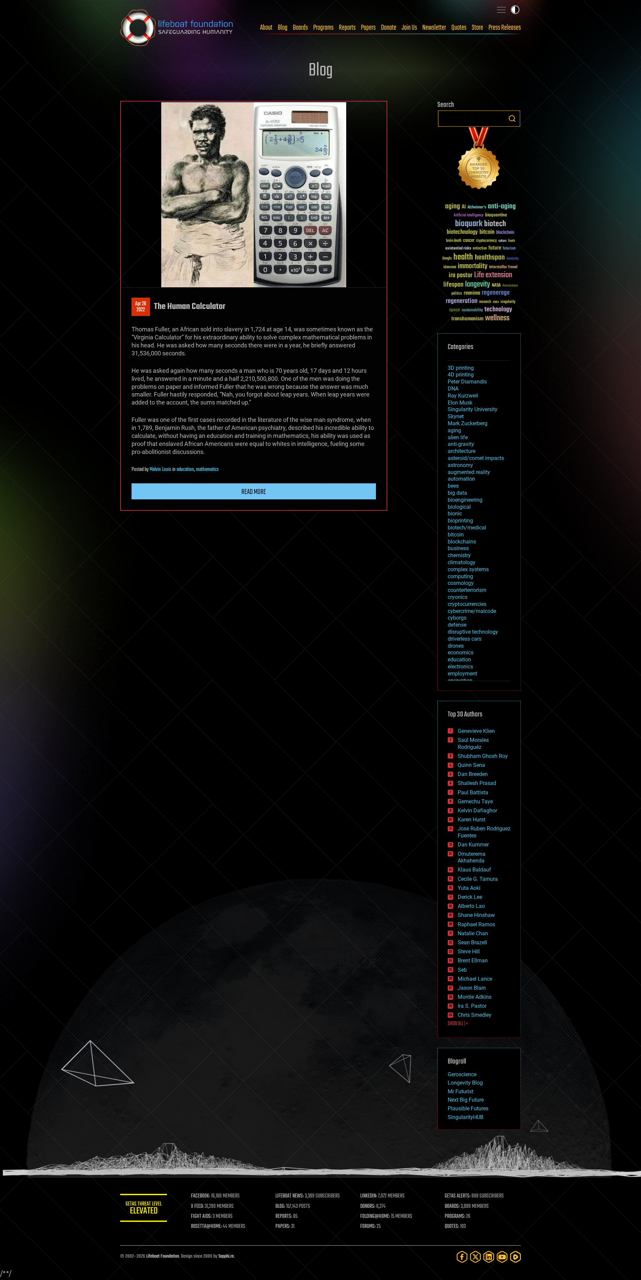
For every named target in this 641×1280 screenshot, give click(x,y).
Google (447, 259)
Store (477, 28)
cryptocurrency (486, 241)
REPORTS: (283, 1216)
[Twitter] (475, 1257)
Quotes (458, 28)
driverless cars (464, 639)
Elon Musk (460, 402)
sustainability (472, 310)
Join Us (409, 28)
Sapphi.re (226, 1256)
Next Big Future (466, 1100)
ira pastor (460, 275)
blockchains (462, 541)
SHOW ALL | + (458, 1023)
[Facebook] (462, 1257)
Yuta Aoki (469, 888)
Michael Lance (475, 979)
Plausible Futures (468, 1108)
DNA (453, 388)
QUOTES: (452, 1226)
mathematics (207, 469)
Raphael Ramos (476, 924)
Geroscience (462, 1074)
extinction (480, 249)
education (185, 469)
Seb (462, 970)
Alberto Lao (471, 906)
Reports (347, 28)
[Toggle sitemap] (501, 9)
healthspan (490, 258)
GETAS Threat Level (144, 1209)
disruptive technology (473, 632)
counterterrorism (467, 590)
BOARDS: (452, 1206)
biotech (495, 223)
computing (460, 576)
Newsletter (434, 28)
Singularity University (472, 409)
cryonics (457, 597)
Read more (253, 492)
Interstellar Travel (503, 267)
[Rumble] (515, 1257)
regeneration (461, 301)
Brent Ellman (473, 960)
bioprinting (460, 520)
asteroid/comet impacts (476, 458)
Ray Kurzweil (463, 395)
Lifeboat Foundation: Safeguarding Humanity (177, 27)
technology (498, 310)
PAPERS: (282, 1226)
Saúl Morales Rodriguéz (473, 743)
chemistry (459, 555)
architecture (461, 451)
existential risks (458, 248)
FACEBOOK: (200, 1196)
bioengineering (465, 500)
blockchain (505, 232)
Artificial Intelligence (468, 215)
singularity (507, 302)
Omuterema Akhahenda (471, 857)
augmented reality (469, 472)
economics (460, 652)
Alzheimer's (476, 207)
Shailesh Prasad (477, 783)
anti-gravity (461, 444)
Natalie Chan (473, 933)
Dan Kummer (473, 844)
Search (512, 119)
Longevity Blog (465, 1083)
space (454, 310)
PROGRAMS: (455, 1216)
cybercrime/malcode (472, 611)
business (458, 548)
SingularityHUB (465, 1117)
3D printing (461, 368)
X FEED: (197, 1206)
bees (453, 486)
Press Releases (504, 28)
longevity (477, 284)
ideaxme (449, 267)
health (463, 257)
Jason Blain (472, 988)
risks (496, 302)
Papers (368, 28)
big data (457, 493)
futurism (509, 249)
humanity (512, 259)
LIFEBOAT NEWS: (289, 1196)
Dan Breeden (473, 774)
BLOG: (280, 1206)
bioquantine (496, 215)
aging (452, 206)
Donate (388, 28)
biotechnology (462, 232)
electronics (460, 666)
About (266, 28)
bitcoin (486, 232)
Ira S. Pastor (472, 1006)
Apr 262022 (140, 307)
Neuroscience (510, 286)
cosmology (461, 583)
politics (456, 294)
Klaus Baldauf (474, 869)
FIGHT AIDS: (201, 1216)
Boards (300, 28)
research (485, 302)
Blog (282, 28)
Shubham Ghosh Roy (483, 756)
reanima (472, 293)
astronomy (460, 465)
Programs (323, 28)
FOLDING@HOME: (375, 1216)
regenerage (496, 293)
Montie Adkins (474, 997)
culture (502, 241)
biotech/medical (467, 527)
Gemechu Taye (475, 801)
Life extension (493, 275)
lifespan (453, 285)
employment (462, 673)
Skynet (456, 416)
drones (456, 646)
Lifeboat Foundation (162, 1256)
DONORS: (367, 1206)
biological (459, 507)
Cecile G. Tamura (478, 879)
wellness (497, 318)
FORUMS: (368, 1226)
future (494, 248)
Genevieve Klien (476, 731)
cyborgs (457, 618)
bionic (455, 513)
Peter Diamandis (467, 381)
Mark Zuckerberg (467, 423)
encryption (460, 680)
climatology (461, 562)
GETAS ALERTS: (457, 1196)
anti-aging (502, 206)
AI (464, 207)
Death (511, 241)
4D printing (461, 374)
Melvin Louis (160, 469)
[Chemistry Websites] (479, 159)
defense (457, 625)
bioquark (468, 224)
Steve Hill (469, 951)
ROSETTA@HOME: (206, 1226)
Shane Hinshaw (476, 915)
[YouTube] (502, 1257)
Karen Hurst (471, 819)
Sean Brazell (472, 942)
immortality (472, 266)
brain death (453, 241)
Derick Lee (470, 897)
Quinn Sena (471, 765)
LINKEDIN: (368, 1196)
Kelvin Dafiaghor (477, 810)
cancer (468, 241)
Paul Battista (473, 792)
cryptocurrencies (467, 604)
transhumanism (467, 319)
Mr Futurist (460, 1091)
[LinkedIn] (488, 1257)
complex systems (468, 569)
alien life (458, 437)
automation (461, 479)
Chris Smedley (474, 1015)
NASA (496, 285)
